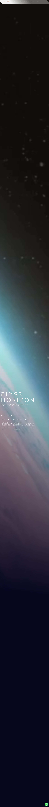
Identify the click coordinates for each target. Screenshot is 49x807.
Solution (26, 2)
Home (15, 2)
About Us (33, 2)
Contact (39, 2)
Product (20, 2)
